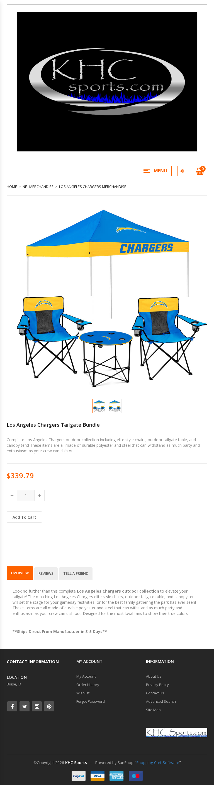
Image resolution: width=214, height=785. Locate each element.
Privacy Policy (157, 684)
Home (12, 186)
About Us (153, 676)
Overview (20, 572)
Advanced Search (161, 701)
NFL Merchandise (38, 186)
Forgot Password (90, 701)
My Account (86, 676)
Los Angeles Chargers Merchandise (92, 186)
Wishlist (82, 692)
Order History (87, 684)
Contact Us (155, 692)
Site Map (153, 709)
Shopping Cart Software (157, 762)
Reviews (46, 573)
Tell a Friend (75, 573)
